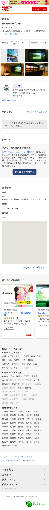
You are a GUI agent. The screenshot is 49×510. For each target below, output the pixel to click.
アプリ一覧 (6, 497)
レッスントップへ (39, 9)
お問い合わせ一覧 (17, 497)
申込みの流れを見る (35, 112)
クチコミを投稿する (24, 172)
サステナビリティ (32, 497)
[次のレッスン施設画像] (46, 311)
